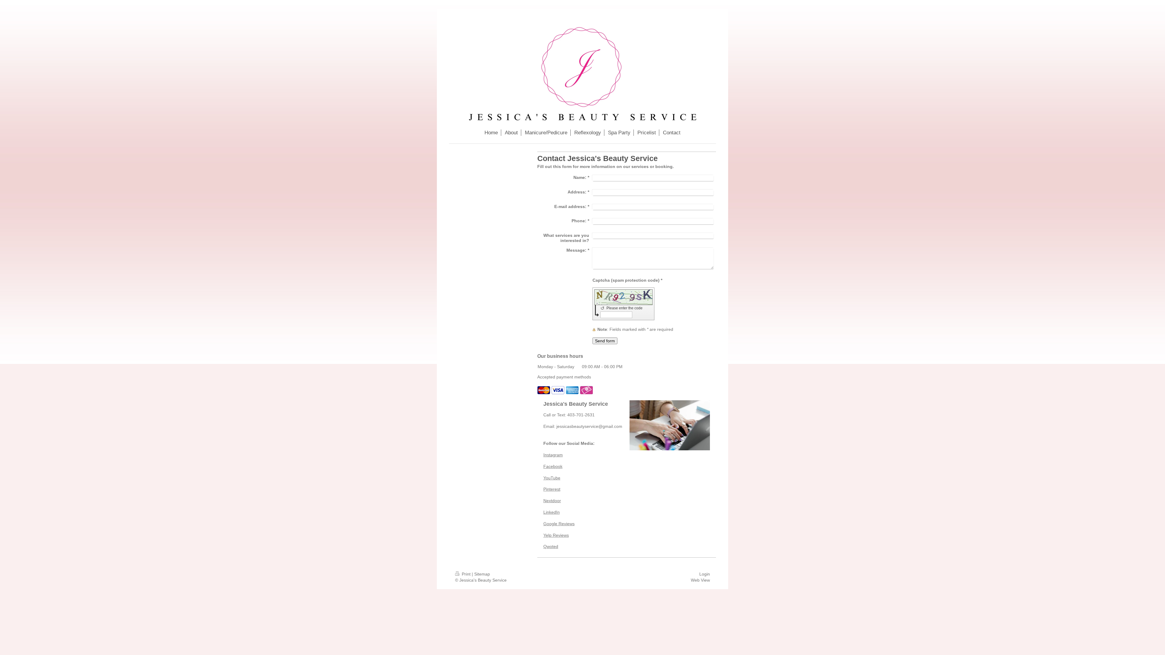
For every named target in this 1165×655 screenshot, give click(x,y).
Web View (700, 580)
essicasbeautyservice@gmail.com (589, 426)
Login (704, 574)
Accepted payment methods (564, 377)
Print (466, 574)
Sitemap (482, 574)
